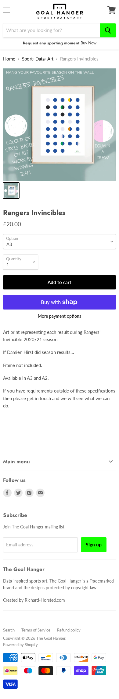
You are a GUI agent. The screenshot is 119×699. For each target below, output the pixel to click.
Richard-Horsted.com (45, 600)
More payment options (59, 316)
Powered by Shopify (20, 644)
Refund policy (69, 630)
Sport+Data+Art (37, 58)
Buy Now (88, 42)
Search (9, 630)
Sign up (94, 544)
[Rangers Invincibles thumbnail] (11, 190)
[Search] (108, 30)
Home (9, 58)
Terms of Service (35, 630)
